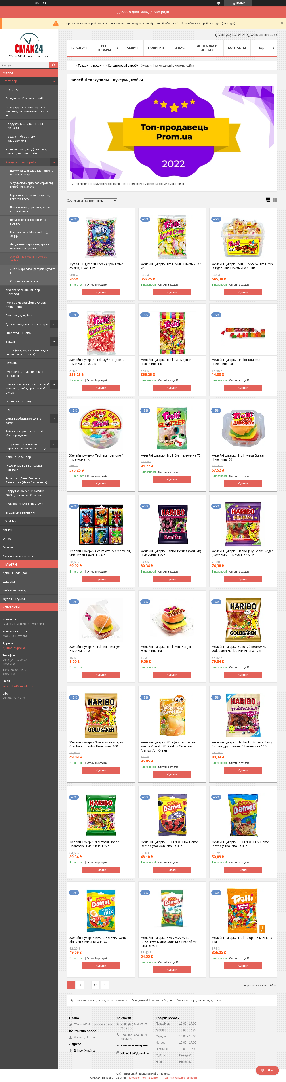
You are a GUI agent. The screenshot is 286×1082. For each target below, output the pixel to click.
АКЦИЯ (7, 530)
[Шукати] (53, 65)
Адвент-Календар (18, 457)
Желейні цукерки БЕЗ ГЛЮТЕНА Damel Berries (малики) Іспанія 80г (170, 844)
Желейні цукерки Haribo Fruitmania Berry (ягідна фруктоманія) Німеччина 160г (242, 744)
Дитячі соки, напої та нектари (27, 324)
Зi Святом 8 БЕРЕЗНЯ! (20, 512)
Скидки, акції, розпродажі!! (24, 98)
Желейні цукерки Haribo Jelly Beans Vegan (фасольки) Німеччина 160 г (242, 553)
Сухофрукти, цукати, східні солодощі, (24, 374)
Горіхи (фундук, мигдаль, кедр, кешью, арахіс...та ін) (27, 352)
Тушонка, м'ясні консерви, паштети (24, 467)
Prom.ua (164, 1073)
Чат (270, 1070)
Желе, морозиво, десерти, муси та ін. (32, 271)
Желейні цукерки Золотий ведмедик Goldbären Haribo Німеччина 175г (239, 649)
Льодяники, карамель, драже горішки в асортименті (29, 246)
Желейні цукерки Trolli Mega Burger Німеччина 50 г (238, 457)
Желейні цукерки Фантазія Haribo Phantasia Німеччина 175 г (94, 844)
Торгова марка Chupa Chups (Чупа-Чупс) (26, 305)
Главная (79, 48)
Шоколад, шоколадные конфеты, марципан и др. (32, 172)
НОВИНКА (12, 90)
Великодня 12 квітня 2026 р (25, 504)
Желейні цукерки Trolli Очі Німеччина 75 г (172, 455)
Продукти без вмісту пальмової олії (20, 139)
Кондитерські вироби (21, 162)
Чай (8, 410)
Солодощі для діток (19, 315)
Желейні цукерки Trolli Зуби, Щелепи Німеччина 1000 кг (96, 362)
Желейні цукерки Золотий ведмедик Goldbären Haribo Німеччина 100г (96, 744)
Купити (101, 292)
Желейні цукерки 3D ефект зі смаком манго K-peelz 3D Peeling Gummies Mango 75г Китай (168, 746)
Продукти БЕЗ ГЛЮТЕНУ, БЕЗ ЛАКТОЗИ (26, 126)
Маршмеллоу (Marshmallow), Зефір (29, 234)
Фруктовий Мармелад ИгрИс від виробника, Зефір (31, 185)
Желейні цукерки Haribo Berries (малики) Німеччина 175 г (171, 553)
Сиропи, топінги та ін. (24, 281)
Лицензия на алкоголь (19, 556)
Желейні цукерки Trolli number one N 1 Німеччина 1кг (98, 457)
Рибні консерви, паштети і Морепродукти (24, 433)
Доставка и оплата (207, 48)
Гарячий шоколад (18, 401)
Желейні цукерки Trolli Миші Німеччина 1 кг (171, 266)
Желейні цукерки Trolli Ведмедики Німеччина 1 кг (166, 362)
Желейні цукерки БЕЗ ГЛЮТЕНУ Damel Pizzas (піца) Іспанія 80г (241, 844)
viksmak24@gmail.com (18, 686)
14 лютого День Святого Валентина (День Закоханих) (26, 480)
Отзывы (8, 547)
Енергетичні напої (19, 333)
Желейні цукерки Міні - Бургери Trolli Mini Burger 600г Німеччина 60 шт (242, 266)
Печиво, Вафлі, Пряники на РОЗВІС (28, 221)
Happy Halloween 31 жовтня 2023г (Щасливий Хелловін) (25, 493)
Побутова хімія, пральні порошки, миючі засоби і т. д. (26, 446)
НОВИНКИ (10, 521)
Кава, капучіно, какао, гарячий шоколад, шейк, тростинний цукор (28, 388)
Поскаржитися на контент (144, 1077)
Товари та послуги (91, 65)
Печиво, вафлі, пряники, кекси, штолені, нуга (30, 209)
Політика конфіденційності (180, 1077)
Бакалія (11, 341)
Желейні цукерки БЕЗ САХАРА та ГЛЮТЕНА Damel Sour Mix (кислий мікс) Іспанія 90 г (170, 942)
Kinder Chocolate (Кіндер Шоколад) (23, 292)
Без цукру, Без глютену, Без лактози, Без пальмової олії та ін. (27, 111)
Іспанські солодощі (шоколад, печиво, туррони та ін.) (26, 151)
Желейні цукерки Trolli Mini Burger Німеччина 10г (94, 649)
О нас (7, 539)
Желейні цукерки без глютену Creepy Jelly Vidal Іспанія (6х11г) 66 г (100, 553)
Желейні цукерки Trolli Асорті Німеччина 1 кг (242, 940)
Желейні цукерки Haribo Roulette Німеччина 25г (236, 362)
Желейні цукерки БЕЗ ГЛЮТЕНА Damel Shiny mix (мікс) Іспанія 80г (98, 940)
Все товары (11, 81)
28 (95, 985)
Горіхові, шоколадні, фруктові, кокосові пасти (30, 197)
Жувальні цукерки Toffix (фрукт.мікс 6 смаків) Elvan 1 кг (97, 266)
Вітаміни (12, 363)
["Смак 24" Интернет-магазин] (29, 43)
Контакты (237, 48)
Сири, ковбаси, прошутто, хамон (24, 421)
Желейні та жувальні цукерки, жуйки (29, 258)
